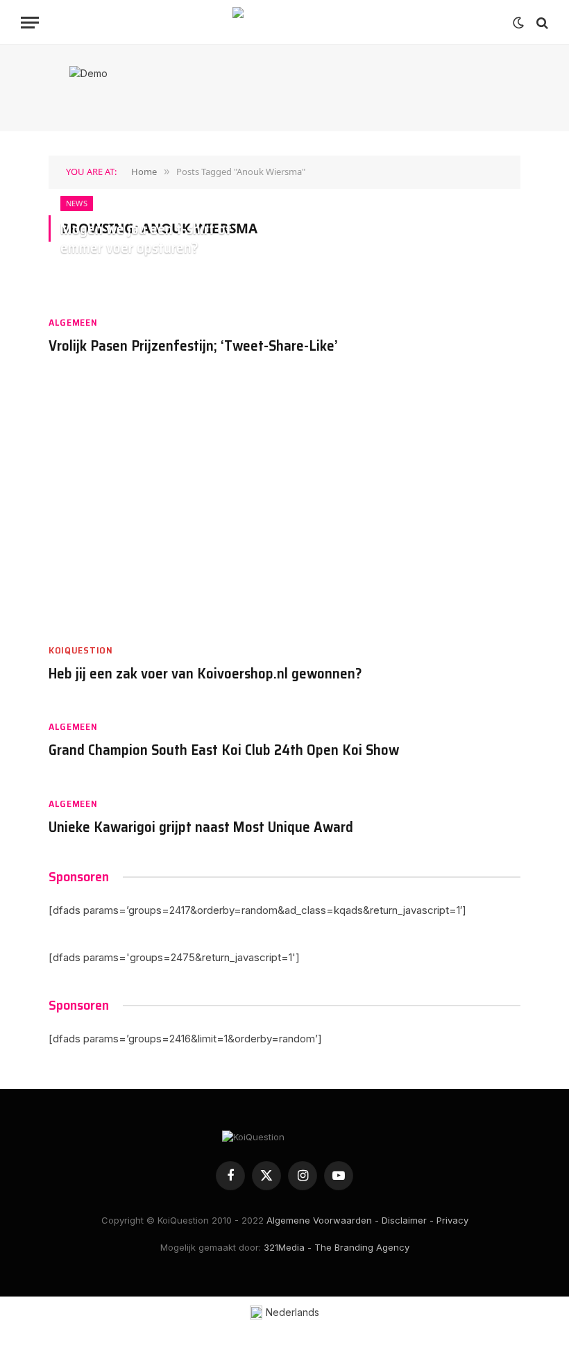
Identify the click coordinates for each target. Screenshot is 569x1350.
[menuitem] (285, 1313)
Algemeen (73, 322)
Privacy (452, 1220)
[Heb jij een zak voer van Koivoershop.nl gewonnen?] (284, 506)
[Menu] (30, 22)
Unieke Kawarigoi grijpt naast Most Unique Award (201, 827)
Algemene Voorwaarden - (322, 1220)
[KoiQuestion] (284, 22)
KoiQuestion (81, 650)
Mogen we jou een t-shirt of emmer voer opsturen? (146, 239)
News (76, 203)
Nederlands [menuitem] (292, 1312)
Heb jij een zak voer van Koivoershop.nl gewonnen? (205, 674)
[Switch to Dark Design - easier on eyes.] (518, 23)
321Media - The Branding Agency (336, 1247)
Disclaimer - (408, 1220)
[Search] (541, 22)
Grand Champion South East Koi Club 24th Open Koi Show (224, 750)
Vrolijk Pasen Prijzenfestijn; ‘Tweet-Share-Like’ (193, 346)
